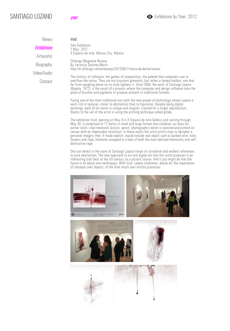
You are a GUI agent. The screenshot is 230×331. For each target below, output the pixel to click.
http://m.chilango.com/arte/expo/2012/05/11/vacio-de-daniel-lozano (115, 68)
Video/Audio (42, 73)
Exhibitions (43, 47)
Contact (46, 81)
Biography (44, 64)
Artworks (44, 56)
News (47, 39)
